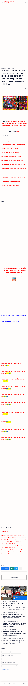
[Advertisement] (14, 20)
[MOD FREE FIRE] (12, 629)
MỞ (14, 278)
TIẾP (14, 280)
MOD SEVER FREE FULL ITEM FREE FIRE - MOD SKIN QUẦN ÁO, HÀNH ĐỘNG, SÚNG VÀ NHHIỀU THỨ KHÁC (14, 642)
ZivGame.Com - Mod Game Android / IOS (15, 679)
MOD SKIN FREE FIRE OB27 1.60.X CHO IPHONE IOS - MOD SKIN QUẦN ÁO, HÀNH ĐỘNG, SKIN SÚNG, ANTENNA (14, 616)
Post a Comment (14, 577)
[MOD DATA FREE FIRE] (13, 621)
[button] (23, 2)
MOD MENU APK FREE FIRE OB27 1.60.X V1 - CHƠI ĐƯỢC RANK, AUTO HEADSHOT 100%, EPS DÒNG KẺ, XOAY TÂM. (14, 633)
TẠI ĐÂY (7, 365)
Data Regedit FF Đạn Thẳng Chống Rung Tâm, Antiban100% (14, 604)
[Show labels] (5, 669)
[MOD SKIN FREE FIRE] (13, 601)
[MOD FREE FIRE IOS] (13, 612)
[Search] (26, 2)
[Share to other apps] (20, 568)
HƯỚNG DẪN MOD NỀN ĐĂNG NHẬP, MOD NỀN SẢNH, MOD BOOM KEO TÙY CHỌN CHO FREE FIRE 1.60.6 (14, 624)
